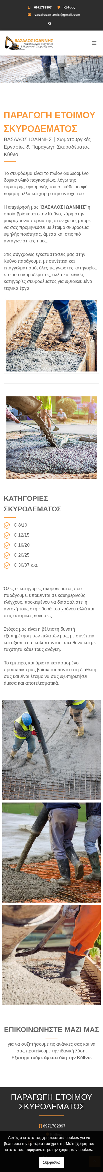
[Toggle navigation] (94, 43)
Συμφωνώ (51, 1162)
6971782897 (43, 7)
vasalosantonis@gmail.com (57, 15)
